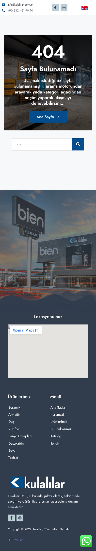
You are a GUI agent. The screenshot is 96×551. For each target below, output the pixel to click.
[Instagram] (64, 7)
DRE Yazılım (15, 540)
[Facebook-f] (55, 7)
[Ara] (78, 144)
